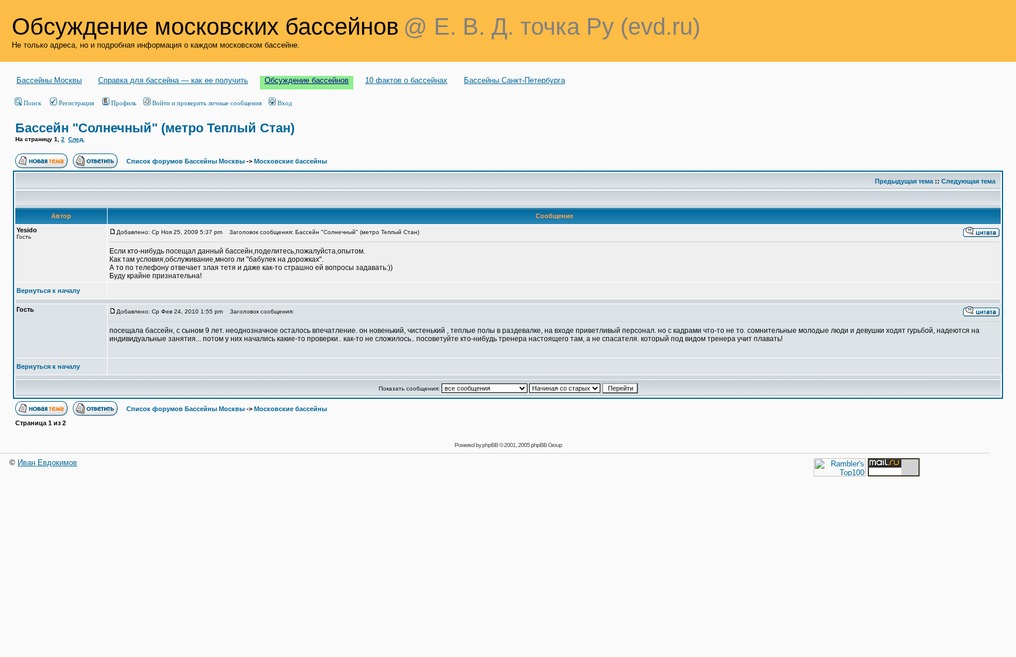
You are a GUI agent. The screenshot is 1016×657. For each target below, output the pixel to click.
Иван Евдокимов (47, 462)
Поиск (32, 102)
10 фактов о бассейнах (406, 80)
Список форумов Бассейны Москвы (185, 161)
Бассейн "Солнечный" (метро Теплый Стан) (155, 128)
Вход (285, 102)
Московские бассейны (290, 161)
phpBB (490, 445)
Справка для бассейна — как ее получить (173, 80)
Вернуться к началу (48, 290)
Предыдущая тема (904, 181)
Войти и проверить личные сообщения (207, 102)
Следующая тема (968, 181)
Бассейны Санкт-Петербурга (514, 80)
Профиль (123, 102)
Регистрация (76, 102)
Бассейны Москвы (49, 80)
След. (76, 139)
